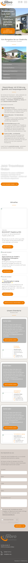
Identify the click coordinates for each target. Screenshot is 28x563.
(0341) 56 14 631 (19, 442)
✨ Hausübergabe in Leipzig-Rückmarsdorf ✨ (10, 281)
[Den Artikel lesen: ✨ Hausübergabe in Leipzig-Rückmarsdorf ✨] (6, 276)
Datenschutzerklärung (8, 514)
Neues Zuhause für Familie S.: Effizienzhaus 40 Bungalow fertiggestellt (11, 258)
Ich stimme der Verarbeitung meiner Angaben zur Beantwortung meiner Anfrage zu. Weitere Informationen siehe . (14, 512)
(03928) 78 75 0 (19, 357)
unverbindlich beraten (13, 146)
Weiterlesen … (7, 246)
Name (4, 476)
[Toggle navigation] (25, 2)
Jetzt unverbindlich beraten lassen (8, 31)
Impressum (17, 560)
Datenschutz (24, 560)
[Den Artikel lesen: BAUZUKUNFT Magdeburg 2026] (14, 218)
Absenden (18, 526)
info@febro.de (18, 355)
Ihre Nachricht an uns (8, 497)
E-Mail (4, 483)
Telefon (2, 490)
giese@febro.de (19, 398)
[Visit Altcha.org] (17, 519)
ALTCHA (16, 522)
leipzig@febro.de (19, 440)
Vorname (5, 469)
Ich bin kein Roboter (9, 519)
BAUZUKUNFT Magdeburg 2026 (11, 232)
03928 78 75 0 (7, 552)
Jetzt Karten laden (11, 340)
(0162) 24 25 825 (19, 400)
